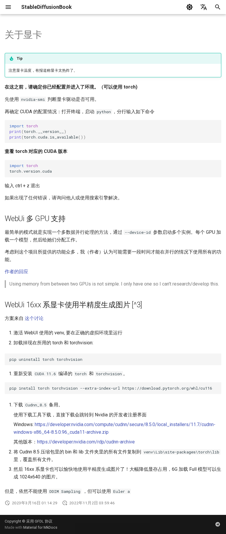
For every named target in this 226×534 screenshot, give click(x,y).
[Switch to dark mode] (189, 7)
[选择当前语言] (204, 7)
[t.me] (217, 524)
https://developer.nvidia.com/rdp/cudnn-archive (86, 442)
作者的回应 (16, 271)
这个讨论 (34, 318)
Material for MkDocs (40, 527)
